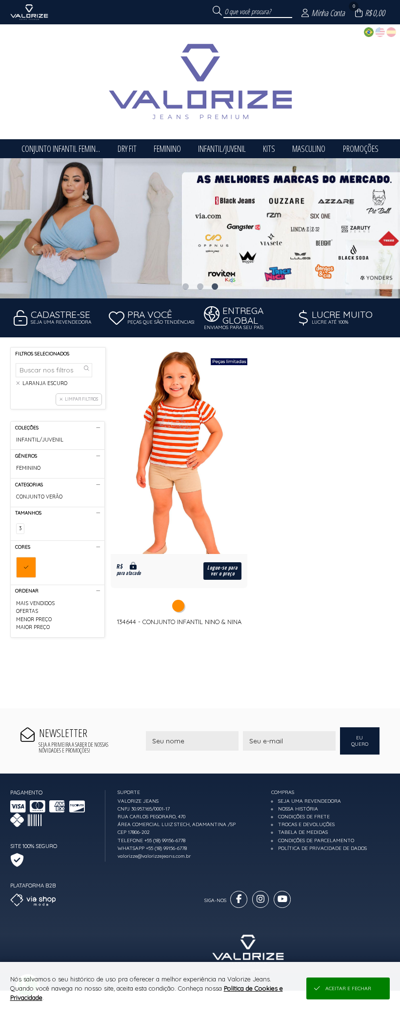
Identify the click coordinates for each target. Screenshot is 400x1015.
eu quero (359, 741)
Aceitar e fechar (348, 988)
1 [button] (185, 286)
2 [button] (200, 286)
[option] (200, 228)
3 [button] (215, 286)
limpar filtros (81, 399)
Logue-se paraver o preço (222, 570)
